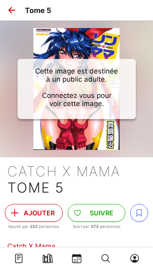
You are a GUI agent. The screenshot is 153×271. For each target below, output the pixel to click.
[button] (12, 10)
